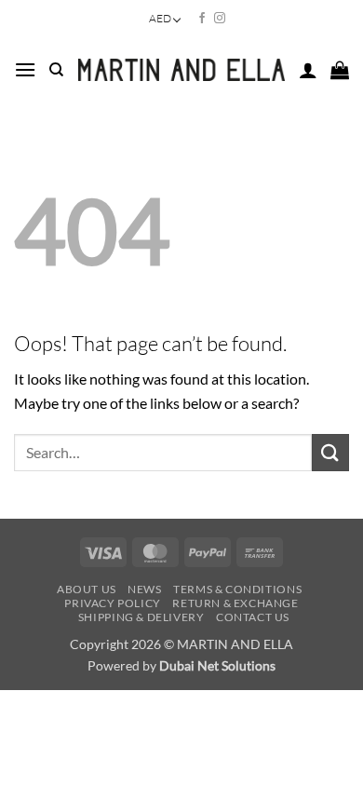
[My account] (308, 69)
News (144, 589)
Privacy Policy (112, 603)
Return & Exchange (235, 603)
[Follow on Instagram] (219, 18)
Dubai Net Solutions (217, 665)
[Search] (56, 70)
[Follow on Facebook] (202, 18)
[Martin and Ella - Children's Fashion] (181, 69)
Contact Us (252, 617)
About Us (86, 589)
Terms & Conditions (237, 589)
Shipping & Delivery (141, 617)
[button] (25, 69)
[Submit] (330, 452)
